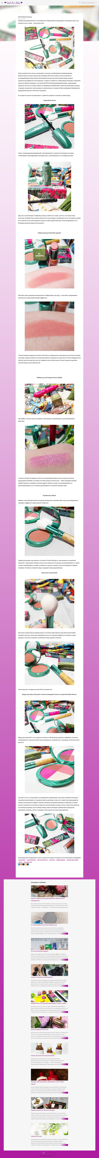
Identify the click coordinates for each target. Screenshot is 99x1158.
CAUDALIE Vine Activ (36, 1136)
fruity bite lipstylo (42, 860)
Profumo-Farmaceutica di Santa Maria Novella (43, 1055)
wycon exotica (28, 862)
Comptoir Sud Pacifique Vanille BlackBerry (42, 977)
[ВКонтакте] (19, 864)
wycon (20, 862)
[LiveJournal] (28, 864)
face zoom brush (31, 860)
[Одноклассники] (21, 864)
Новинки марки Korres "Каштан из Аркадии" (43, 1110)
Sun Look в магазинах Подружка (39, 951)
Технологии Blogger (50, 1152)
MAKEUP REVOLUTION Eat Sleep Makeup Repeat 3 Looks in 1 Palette (48, 1003)
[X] (23, 864)
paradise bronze (61, 860)
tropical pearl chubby (72, 860)
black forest (22, 860)
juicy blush (52, 860)
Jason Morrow (56, 1155)
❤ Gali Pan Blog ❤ (13, 2)
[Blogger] (26, 864)
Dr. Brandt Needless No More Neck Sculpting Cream (44, 925)
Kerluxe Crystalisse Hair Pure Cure (39, 1029)
